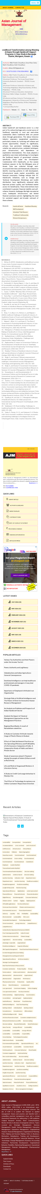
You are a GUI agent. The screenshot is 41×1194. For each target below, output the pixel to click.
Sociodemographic (18, 897)
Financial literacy (7, 894)
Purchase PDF (14, 117)
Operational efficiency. (9, 891)
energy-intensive (20, 923)
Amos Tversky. (7, 1027)
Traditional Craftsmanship (20, 215)
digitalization (21, 891)
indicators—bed (19, 878)
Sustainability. (34, 913)
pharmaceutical (32, 972)
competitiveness (32, 923)
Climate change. (25, 936)
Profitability (25, 913)
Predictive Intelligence (9, 946)
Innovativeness (7, 1011)
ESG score (26, 917)
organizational (21, 942)
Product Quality (21, 969)
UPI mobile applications (9, 904)
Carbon (16, 900)
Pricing (30, 969)
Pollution (14, 852)
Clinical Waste (27, 848)
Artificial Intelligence (8, 1004)
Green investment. (8, 923)
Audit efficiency (7, 1001)
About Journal (8, 7)
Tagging (22, 900)
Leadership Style (15, 865)
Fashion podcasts (7, 1050)
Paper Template (14, 511)
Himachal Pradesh (19, 1082)
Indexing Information (17, 535)
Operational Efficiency (27, 1043)
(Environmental (7, 917)
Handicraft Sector (18, 206)
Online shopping (32, 988)
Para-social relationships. (10, 1056)
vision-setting (18, 858)
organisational (28, 975)
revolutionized (25, 985)
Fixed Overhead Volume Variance (29, 949)
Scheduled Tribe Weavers (20, 212)
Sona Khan (29, 63)
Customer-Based (28, 1046)
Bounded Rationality (20, 1024)
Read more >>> (33, 483)
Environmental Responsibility (11, 1043)
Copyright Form (15, 517)
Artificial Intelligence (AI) (10, 1014)
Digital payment (30, 900)
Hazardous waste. (8, 855)
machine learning (20, 1072)
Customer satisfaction (9, 969)
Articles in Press (14, 541)
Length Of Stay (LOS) (8, 887)
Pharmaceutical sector (9, 982)
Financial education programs (22, 1079)
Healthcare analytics (32, 881)
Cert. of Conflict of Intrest (18, 523)
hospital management (9, 1069)
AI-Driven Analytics (23, 959)
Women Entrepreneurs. (20, 218)
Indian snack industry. (19, 972)
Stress (4, 985)
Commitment (29, 861)
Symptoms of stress (8, 1089)
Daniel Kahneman (33, 1024)
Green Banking (7, 1037)
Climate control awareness (27, 907)
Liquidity (12, 913)
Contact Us (19, 7)
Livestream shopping (19, 988)
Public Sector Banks (8, 1040)
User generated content (9, 991)
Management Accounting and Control (13, 956)
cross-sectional (19, 845)
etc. (37, 1043)
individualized (18, 1007)
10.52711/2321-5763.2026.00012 (17, 71)
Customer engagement (9, 1053)
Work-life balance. (14, 985)
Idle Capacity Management (10, 949)
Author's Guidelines (16, 505)
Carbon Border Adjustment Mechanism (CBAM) (16, 930)
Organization (17, 978)
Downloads (7, 1166)
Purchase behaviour (23, 904)
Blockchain (17, 1001)
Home (6, 1180)
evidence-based (17, 874)
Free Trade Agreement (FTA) (11, 933)
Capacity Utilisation (23, 946)
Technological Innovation (20, 1037)
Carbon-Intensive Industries (11, 936)
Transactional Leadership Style (11, 868)
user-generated (7, 988)
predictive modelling (22, 1069)
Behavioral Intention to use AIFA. (12, 1020)
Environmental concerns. (10, 910)
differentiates (28, 1011)
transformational (19, 855)
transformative (30, 994)
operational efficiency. (9, 1076)
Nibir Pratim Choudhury (17, 63)
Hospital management (9, 884)
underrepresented (32, 891)
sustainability (6, 842)
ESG (18, 913)
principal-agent (17, 998)
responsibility (26, 1033)
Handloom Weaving (31, 206)
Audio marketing (22, 1053)
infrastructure (17, 848)
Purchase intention (24, 991)
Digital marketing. (19, 994)
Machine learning (21, 887)
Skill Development (18, 209)
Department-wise (7, 881)
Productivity (20, 982)
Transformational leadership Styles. (12, 871)
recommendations (8, 845)
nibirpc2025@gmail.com (16, 68)
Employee (5, 865)
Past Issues (7, 1161)
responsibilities (33, 1076)
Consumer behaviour (31, 897)
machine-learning (8, 878)
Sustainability (19, 1040)
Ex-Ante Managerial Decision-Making (13, 952)
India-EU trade (25, 933)
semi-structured (30, 845)
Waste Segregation (24, 852)
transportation (16, 842)
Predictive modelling (22, 884)
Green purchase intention (10, 907)
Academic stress (21, 1085)
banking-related (7, 1007)
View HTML (30, 115)
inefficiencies (6, 848)
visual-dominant (7, 1046)
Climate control (7, 900)
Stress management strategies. (24, 1089)
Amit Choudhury (19, 65)
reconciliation (7, 998)
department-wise (31, 878)
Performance (26, 978)
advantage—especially (9, 942)
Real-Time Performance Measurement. (13, 965)
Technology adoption (25, 920)
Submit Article (13, 499)
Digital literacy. (7, 897)
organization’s (7, 939)
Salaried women (7, 1082)
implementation (27, 998)
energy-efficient (17, 1027)
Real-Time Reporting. (22, 1004)
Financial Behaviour (31, 1082)
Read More (6, 1152)
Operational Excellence (9, 959)
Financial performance (25, 910)
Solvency (5, 913)
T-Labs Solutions (16, 1191)
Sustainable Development (10, 920)
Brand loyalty (32, 1050)
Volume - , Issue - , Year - (24, 110)
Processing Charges (15, 529)
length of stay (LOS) (8, 1072)
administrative (7, 874)
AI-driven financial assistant (10, 1017)
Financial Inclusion (19, 894)
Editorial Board (27, 1180)
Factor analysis (7, 972)
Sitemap (6, 1183)
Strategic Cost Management (10, 962)
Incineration (6, 852)
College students (33, 1085)
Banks (20, 1014)
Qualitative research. (8, 1085)
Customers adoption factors (28, 1017)
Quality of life (30, 982)
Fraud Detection (26, 1001)
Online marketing (7, 994)
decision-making (29, 871)
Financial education (32, 894)
